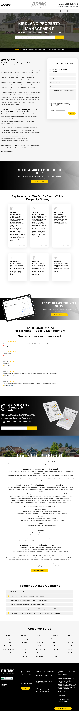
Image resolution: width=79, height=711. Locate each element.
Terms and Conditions (60, 110)
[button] (2, 5)
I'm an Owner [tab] (54, 69)
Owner (58, 11)
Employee (71, 11)
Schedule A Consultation (39, 570)
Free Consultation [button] (59, 314)
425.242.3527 (73, 5)
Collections (38, 49)
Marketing (24, 49)
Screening (31, 49)
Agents (30, 11)
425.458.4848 (73, 3)
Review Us (25, 688)
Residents (23, 11)
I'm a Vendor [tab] (54, 71)
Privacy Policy (61, 695)
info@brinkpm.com (63, 690)
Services (8, 11)
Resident (63, 11)
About (43, 11)
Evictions (61, 49)
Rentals (37, 11)
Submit (59, 37)
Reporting (54, 49)
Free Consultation (63, 708)
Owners (15, 11)
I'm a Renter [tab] (64, 69)
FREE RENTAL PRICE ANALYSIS (20, 145)
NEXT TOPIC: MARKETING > (8, 151)
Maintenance (47, 49)
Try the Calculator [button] (39, 181)
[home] (39, 4)
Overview (17, 49)
